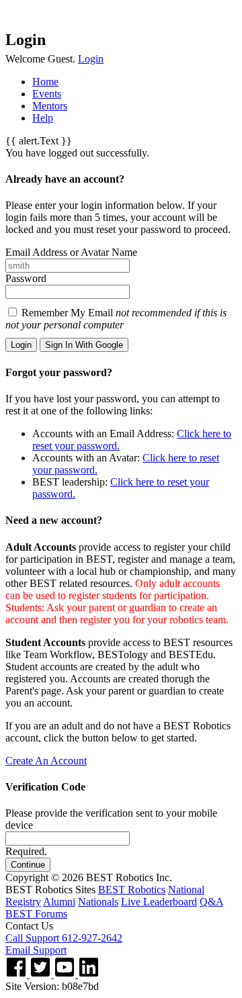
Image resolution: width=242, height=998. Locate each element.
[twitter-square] (42, 974)
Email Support (36, 950)
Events (46, 93)
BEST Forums (36, 913)
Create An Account (46, 760)
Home (45, 81)
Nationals (98, 901)
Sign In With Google (84, 345)
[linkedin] (88, 974)
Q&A (211, 901)
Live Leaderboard (159, 901)
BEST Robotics (131, 889)
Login (91, 58)
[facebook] (17, 974)
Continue (28, 865)
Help (42, 118)
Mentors (49, 105)
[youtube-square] (66, 974)
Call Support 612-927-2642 (63, 938)
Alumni (59, 901)
